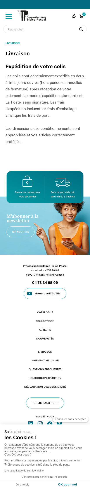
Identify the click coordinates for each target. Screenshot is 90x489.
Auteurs (45, 329)
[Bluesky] (59, 424)
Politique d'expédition (45, 378)
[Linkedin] (31, 424)
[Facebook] (50, 424)
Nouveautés (45, 338)
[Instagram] (41, 424)
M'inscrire (20, 231)
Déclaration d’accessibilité (45, 386)
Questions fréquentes (45, 369)
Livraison (45, 351)
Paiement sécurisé (45, 360)
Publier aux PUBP (45, 403)
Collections (45, 321)
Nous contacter (48, 293)
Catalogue (45, 312)
